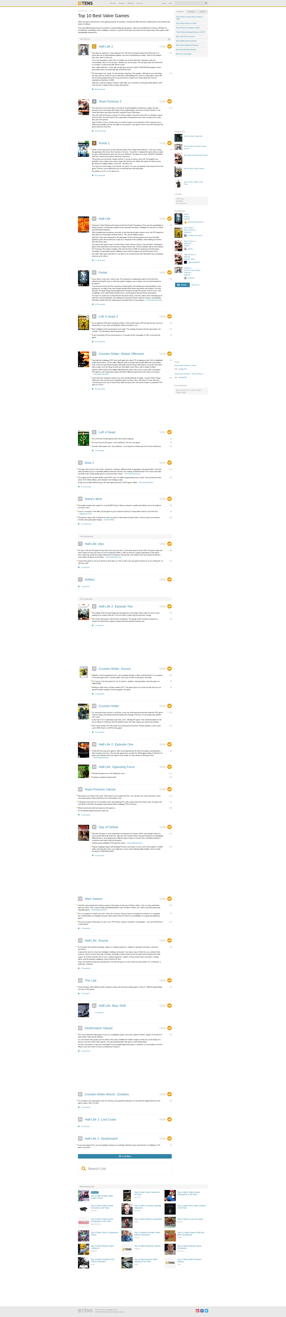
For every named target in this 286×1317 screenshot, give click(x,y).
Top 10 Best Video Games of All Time (147, 1193)
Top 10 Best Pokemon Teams (147, 1246)
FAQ (115, 1310)
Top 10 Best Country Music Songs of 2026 (189, 18)
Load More (125, 1156)
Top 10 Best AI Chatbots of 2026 (188, 28)
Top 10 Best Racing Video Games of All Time (145, 1260)
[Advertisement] (125, 198)
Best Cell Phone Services (185, 36)
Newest (122, 3)
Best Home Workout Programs (187, 45)
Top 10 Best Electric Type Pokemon (102, 1247)
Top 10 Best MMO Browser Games (189, 1260)
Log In (164, 3)
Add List (131, 3)
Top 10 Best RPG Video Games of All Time (191, 1207)
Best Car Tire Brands (183, 54)
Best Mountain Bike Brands (186, 49)
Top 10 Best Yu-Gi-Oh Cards (190, 1219)
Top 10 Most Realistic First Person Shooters (102, 1260)
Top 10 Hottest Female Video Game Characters (147, 1233)
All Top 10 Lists (82, 11)
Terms (97, 1310)
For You (139, 3)
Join (170, 3)
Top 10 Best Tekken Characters (148, 1219)
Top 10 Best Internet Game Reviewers (189, 1247)
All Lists (113, 3)
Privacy (102, 1310)
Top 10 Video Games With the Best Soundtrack (190, 1233)
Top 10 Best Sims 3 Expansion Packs (104, 1233)
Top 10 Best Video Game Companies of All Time (102, 1220)
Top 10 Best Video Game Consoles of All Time (102, 1207)
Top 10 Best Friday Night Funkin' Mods (102, 1197)
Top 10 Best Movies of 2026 (186, 23)
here (184, 392)
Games (92, 11)
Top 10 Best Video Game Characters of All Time (188, 1193)
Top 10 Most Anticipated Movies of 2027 (190, 32)
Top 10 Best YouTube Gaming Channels (147, 1207)
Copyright (109, 1310)
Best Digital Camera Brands (186, 41)
